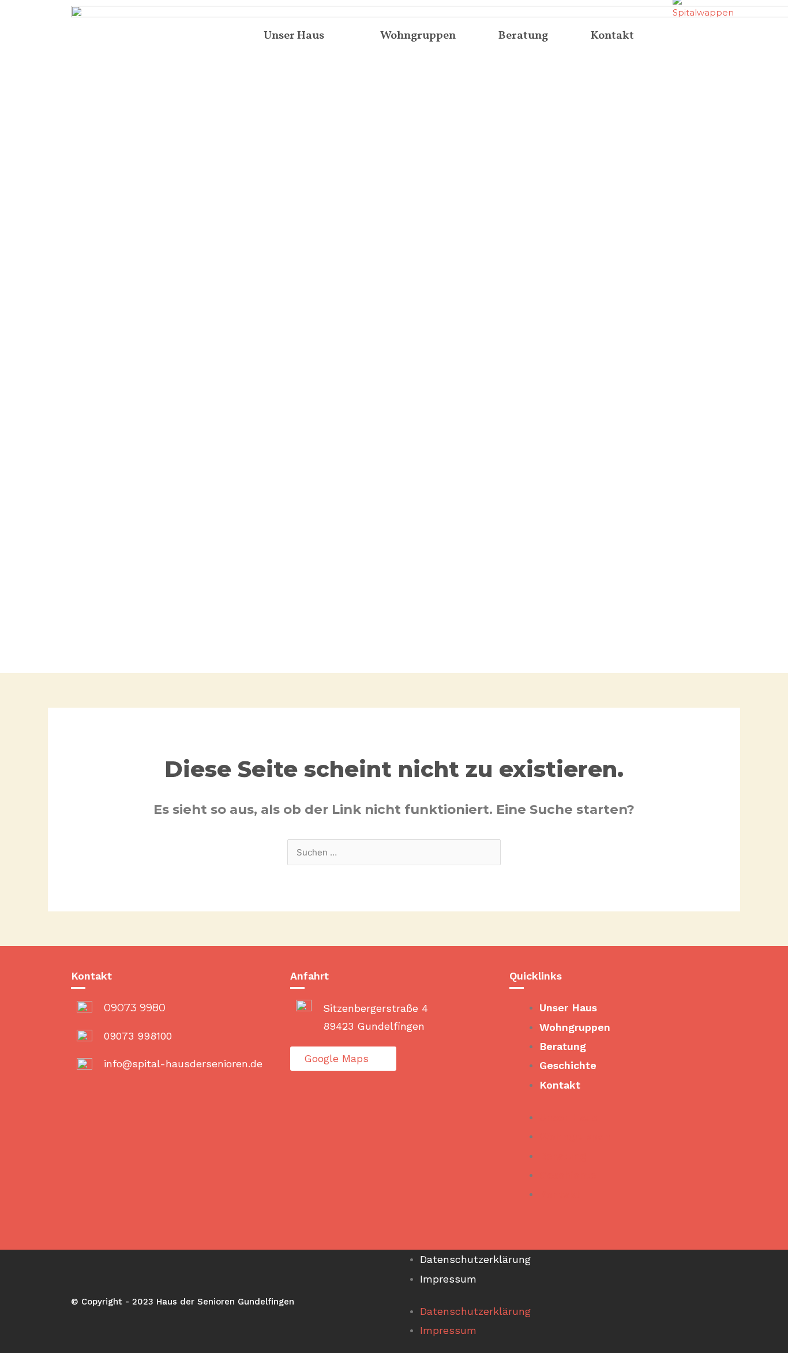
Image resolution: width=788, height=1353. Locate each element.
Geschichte (567, 1065)
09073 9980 (135, 1007)
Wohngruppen (574, 1027)
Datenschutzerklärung (475, 1259)
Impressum (448, 1279)
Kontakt (559, 1085)
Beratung (562, 1046)
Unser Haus (568, 1007)
